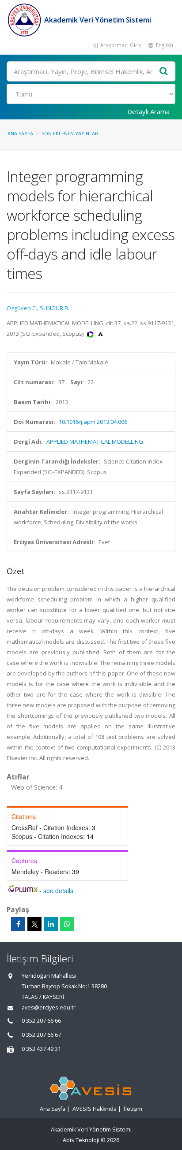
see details (58, 890)
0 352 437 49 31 (41, 1049)
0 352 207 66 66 (41, 1020)
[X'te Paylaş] (34, 924)
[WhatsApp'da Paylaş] (67, 924)
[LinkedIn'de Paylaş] (51, 924)
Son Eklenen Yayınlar (70, 133)
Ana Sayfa (20, 133)
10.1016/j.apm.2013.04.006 (93, 422)
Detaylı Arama (148, 111)
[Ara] (163, 72)
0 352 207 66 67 (41, 1035)
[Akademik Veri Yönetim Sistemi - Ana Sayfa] (25, 20)
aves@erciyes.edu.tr (49, 1007)
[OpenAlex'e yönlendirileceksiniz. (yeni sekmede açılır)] (100, 334)
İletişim (133, 1109)
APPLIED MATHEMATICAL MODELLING (94, 441)
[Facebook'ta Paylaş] (18, 924)
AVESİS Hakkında (94, 1109)
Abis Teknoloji (81, 1140)
